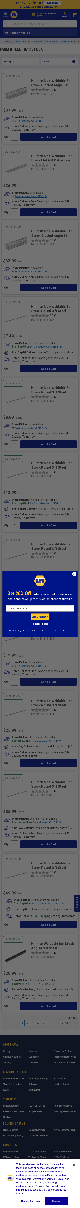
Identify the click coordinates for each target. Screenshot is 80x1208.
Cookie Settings (30, 1201)
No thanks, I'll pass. (40, 624)
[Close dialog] (74, 574)
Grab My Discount (40, 616)
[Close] (74, 1165)
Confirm (56, 1201)
